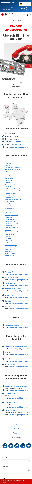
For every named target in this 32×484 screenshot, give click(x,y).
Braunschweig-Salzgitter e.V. (14, 167)
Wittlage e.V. (9, 249)
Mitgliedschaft (9, 295)
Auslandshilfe (9, 272)
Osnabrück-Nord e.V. (11, 221)
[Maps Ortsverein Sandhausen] (22, 445)
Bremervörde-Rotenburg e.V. (14, 169)
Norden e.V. (8, 217)
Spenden (8, 301)
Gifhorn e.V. (8, 187)
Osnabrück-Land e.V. (11, 219)
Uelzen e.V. (8, 240)
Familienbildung (10, 283)
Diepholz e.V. (9, 176)
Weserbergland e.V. (11, 245)
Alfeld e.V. (8, 163)
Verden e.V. (8, 243)
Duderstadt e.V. (10, 178)
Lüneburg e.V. (9, 208)
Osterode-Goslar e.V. (11, 228)
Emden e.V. (8, 180)
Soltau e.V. (8, 236)
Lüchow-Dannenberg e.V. (13, 206)
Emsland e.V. (9, 182)
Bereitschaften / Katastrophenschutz (16, 346)
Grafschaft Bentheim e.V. (12, 189)
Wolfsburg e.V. (9, 255)
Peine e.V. (8, 230)
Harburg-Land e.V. (10, 193)
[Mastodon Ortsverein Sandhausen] (28, 445)
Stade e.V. (8, 238)
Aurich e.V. (8, 165)
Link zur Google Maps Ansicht (18, 147)
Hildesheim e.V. (10, 197)
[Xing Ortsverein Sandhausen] (16, 445)
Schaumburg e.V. (10, 234)
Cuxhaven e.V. (9, 174)
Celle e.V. (8, 172)
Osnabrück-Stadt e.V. (11, 223)
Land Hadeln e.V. (10, 202)
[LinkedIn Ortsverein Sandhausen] (10, 445)
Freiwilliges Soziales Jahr (13, 288)
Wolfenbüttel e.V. (10, 253)
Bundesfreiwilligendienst (12, 277)
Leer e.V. (7, 204)
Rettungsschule (10, 364)
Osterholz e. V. (9, 225)
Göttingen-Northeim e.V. (12, 191)
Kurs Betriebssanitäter (12, 325)
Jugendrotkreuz (10, 352)
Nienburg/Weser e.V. (11, 215)
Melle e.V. (8, 213)
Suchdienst (8, 306)
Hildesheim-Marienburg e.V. (13, 199)
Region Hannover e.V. (12, 232)
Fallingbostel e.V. (10, 184)
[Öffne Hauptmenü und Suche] (29, 15)
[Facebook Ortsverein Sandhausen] (4, 445)
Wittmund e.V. (9, 251)
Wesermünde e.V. (10, 247)
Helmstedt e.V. (9, 195)
